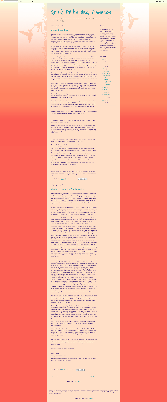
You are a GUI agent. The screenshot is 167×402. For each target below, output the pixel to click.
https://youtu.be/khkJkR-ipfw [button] (58, 355)
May (105, 87)
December (106, 71)
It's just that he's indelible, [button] (67, 283)
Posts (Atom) (77, 381)
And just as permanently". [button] (64, 302)
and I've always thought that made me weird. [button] (77, 274)
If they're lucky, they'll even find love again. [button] (82, 314)
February (106, 94)
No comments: (72, 179)
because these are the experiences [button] (62, 300)
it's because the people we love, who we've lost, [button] (68, 277)
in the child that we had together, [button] (77, 285)
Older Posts (93, 377)
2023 (103, 61)
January (106, 97)
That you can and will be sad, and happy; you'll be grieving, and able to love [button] (75, 311)
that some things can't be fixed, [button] (63, 307)
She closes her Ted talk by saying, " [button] (60, 306)
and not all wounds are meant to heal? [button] (81, 307)
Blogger (91, 398)
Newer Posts (55, 377)
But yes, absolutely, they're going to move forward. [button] (73, 315)
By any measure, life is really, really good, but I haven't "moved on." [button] (71, 267)
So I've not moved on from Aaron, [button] (68, 292)
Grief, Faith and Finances (81, 12)
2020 (103, 69)
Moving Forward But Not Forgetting (68, 189)
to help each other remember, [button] (70, 309)
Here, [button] (89, 283)
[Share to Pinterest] (86, 179)
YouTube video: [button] (55, 353)
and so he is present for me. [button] (81, 283)
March (106, 92)
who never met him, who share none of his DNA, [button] (73, 286)
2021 (103, 66)
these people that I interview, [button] (68, 295)
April (105, 89)
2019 (103, 100)
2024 (103, 59)
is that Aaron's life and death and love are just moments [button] (78, 270)
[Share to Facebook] (85, 179)
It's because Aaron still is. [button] (72, 279)
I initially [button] (53, 329)
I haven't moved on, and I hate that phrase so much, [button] (72, 268)
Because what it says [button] (58, 270)
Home (74, 377)
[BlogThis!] (81, 179)
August (106, 73)
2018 (103, 102)
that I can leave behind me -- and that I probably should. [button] (73, 271)
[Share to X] (83, 179)
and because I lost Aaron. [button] (72, 288)
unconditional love (59, 30)
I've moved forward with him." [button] (85, 292)
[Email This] (79, 179)
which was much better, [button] (61, 281)
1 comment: (70, 370)
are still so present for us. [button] (87, 277)
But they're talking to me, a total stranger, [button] (66, 299)
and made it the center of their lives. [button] (64, 297)
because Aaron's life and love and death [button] (66, 290)
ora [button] (85, 265)
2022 (103, 64)
